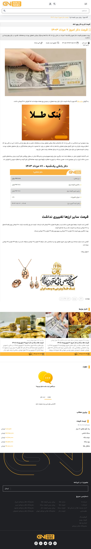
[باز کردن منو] (86, 4)
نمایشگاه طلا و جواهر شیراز (24, 502)
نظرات (49, 397)
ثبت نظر (42, 397)
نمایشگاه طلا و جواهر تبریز (24, 505)
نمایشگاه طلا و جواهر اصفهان (23, 511)
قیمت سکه (61, 508)
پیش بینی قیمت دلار (48, 508)
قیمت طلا (62, 505)
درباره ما (84, 502)
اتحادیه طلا (83, 523)
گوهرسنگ (83, 517)
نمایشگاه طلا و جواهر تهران (45, 511)
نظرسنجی (83, 511)
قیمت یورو (83, 520)
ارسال (7, 488)
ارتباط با (84, 505)
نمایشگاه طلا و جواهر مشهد (24, 508)
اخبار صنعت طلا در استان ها (77, 508)
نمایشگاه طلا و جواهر (79, 526)
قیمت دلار (62, 511)
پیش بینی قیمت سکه (47, 505)
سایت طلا (80, 101)
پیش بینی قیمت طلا (48, 502)
